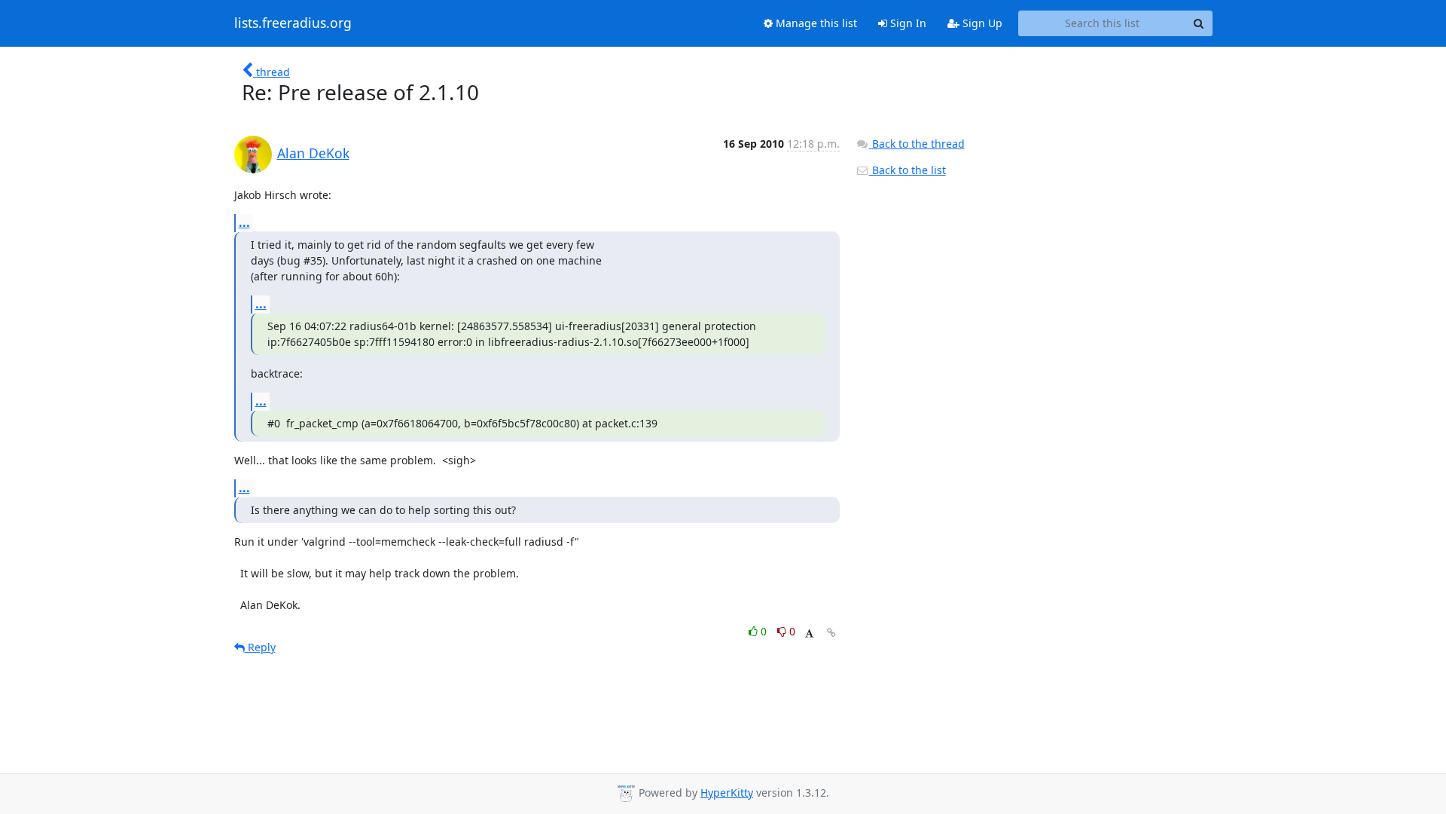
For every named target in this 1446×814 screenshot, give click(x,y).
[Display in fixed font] (809, 633)
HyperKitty (726, 792)
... (244, 222)
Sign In (906, 23)
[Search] (1199, 23)
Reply (260, 647)
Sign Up (980, 23)
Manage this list (815, 23)
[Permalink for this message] (831, 633)
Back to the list (907, 170)
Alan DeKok (313, 153)
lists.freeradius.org (293, 23)
